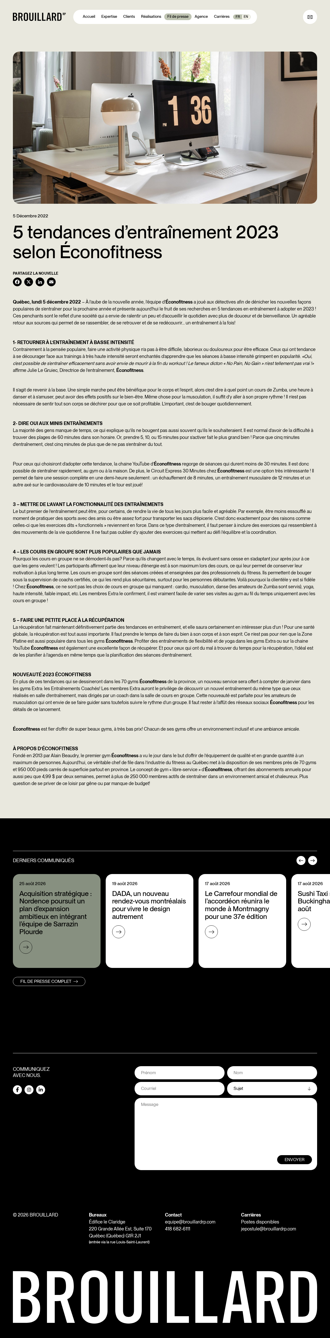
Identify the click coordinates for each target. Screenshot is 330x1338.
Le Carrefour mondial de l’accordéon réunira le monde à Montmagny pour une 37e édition (241, 905)
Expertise (109, 16)
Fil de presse (177, 16)
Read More (25, 947)
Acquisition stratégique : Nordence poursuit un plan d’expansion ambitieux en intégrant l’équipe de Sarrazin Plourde (55, 912)
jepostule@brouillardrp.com (268, 1228)
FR (238, 17)
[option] (57, 921)
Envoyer (294, 1159)
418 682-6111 (177, 1228)
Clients (129, 16)
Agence (201, 16)
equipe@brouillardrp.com (190, 1222)
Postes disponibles (260, 1222)
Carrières (221, 16)
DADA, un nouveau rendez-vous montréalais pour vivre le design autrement (149, 905)
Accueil (89, 16)
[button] (301, 862)
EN (246, 17)
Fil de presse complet (45, 981)
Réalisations (151, 16)
